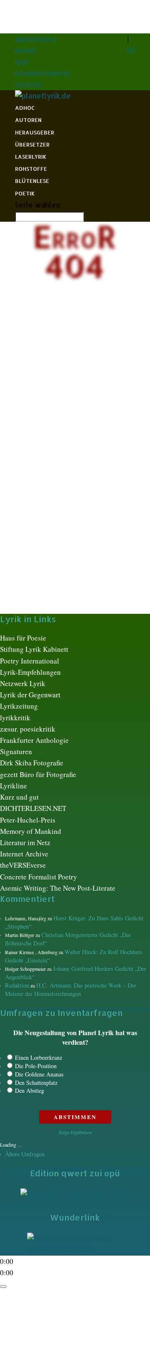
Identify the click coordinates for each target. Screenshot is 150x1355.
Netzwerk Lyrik (22, 683)
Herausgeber (34, 132)
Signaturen (16, 751)
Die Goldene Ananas (39, 1074)
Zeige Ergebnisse (75, 1132)
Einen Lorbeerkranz (38, 1057)
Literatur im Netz (25, 842)
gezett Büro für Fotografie (38, 774)
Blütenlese (32, 180)
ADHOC (25, 107)
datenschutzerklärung (42, 73)
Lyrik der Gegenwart (30, 694)
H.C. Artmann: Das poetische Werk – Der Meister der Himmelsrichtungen (70, 989)
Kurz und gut (19, 797)
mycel (22, 62)
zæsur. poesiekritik (27, 729)
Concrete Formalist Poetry (38, 876)
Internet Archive (24, 854)
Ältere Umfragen (25, 1154)
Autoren (28, 120)
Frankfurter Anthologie (34, 740)
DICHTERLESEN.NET (33, 808)
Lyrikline (13, 785)
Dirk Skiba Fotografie (31, 762)
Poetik (25, 193)
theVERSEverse (23, 865)
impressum (28, 85)
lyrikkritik (15, 717)
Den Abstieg (29, 1090)
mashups (26, 50)
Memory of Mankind (30, 831)
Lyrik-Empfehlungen (30, 672)
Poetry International (29, 661)
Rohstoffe (31, 168)
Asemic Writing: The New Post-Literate (57, 888)
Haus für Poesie (23, 638)
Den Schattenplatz (36, 1083)
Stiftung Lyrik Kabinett (34, 649)
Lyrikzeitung (19, 706)
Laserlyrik (30, 156)
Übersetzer (32, 144)
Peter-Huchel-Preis (27, 820)
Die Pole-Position (36, 1066)
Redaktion (17, 985)
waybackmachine (35, 39)
